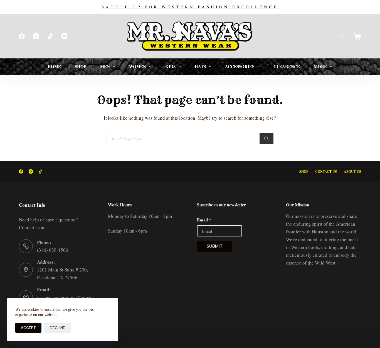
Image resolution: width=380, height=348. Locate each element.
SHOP (80, 66)
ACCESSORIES (239, 66)
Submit (215, 246)
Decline (57, 328)
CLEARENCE (286, 66)
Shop (303, 171)
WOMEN (137, 66)
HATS (200, 66)
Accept (28, 328)
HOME (54, 66)
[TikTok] (50, 36)
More (320, 66)
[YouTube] (64, 36)
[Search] (266, 138)
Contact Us (326, 171)
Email (204, 220)
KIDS (170, 66)
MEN (105, 66)
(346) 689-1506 (52, 250)
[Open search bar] (342, 36)
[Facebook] (22, 36)
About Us (352, 171)
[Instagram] (36, 36)
